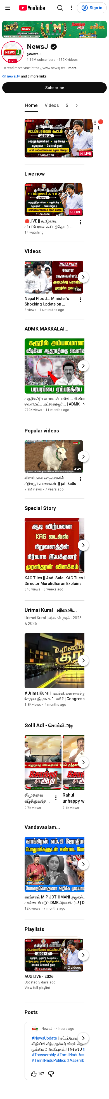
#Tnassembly (44, 1055)
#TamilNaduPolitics (49, 1060)
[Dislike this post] (50, 1073)
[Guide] (7, 7)
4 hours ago (65, 1029)
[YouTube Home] (32, 8)
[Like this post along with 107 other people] (33, 1073)
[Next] (83, 277)
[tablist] (54, 105)
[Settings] (71, 7)
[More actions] (95, 122)
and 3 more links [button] (34, 76)
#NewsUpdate (44, 1038)
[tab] (31, 105)
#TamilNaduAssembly (76, 1055)
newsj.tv (13, 76)
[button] (12, 52)
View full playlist (37, 988)
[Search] (60, 7)
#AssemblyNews (82, 1060)
